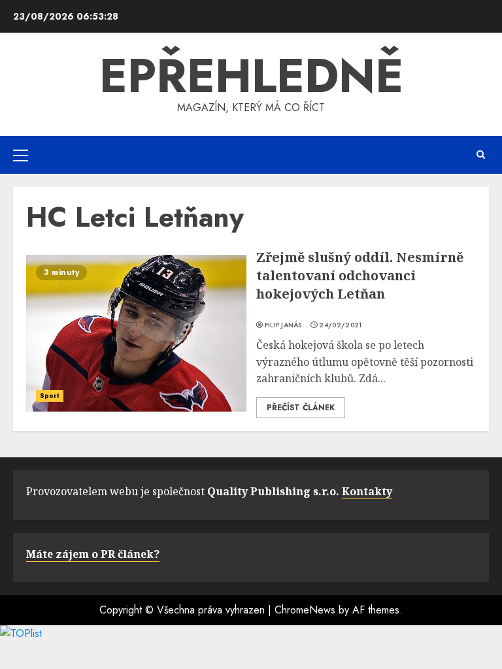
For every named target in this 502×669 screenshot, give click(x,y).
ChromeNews (305, 609)
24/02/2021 (340, 325)
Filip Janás (283, 325)
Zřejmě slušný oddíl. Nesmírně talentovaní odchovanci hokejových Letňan (359, 275)
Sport (49, 395)
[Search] (481, 154)
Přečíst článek (301, 408)
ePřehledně (251, 76)
